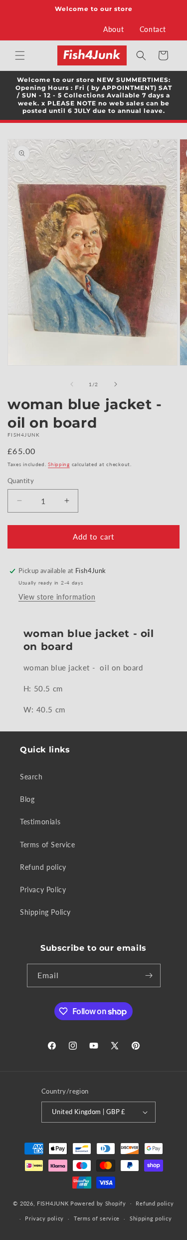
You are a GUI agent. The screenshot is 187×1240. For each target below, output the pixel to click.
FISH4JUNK (52, 1203)
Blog (27, 799)
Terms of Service (47, 844)
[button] (20, 55)
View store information (56, 597)
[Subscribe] (149, 975)
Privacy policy (44, 1218)
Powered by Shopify (98, 1203)
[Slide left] (72, 384)
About (113, 29)
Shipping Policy (45, 912)
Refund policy (43, 867)
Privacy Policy (43, 889)
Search (31, 776)
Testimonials (40, 821)
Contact (153, 29)
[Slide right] (116, 384)
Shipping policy (151, 1218)
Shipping (59, 464)
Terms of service (97, 1218)
